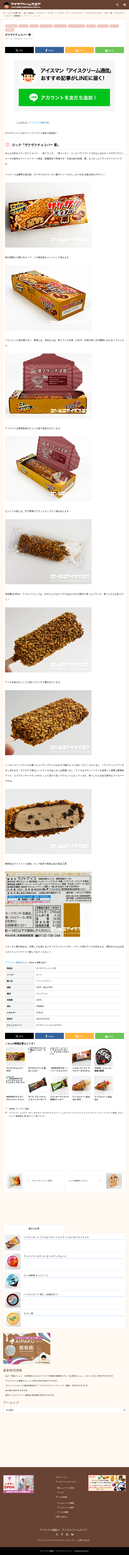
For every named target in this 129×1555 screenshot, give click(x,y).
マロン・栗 (91, 26)
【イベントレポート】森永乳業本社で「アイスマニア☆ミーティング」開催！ (38, 1385)
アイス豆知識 (61, 1497)
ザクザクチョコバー (50, 1113)
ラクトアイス (103, 26)
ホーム (40, 1540)
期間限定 (10, 30)
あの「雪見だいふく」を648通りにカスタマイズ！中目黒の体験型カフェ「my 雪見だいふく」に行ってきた (51, 1376)
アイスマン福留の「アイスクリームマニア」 (64, 1530)
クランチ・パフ (46, 26)
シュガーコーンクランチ (70, 1113)
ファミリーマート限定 (107, 1113)
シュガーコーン (60, 26)
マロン (120, 1113)
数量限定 (19, 1116)
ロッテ (114, 26)
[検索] (117, 4)
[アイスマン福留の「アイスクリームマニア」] (23, 5)
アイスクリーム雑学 (65, 1507)
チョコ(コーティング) (76, 26)
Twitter (57, 1534)
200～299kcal (11, 26)
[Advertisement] (64, 1144)
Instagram (67, 1534)
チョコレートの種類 (65, 1503)
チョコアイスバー (89, 1113)
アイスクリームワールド (66, 1482)
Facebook (62, 1534)
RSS (72, 1534)
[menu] (124, 4)
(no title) (8, 1390)
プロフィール (61, 1477)
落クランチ (40, 1116)
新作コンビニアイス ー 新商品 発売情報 (22, 1395)
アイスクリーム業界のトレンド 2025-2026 (23, 1381)
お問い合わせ (61, 1517)
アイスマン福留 (37, 122)
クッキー (34, 26)
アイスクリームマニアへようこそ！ (61, 1540)
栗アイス (31, 1116)
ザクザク (37, 1113)
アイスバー (23, 26)
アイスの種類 (62, 1512)
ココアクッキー (26, 1113)
